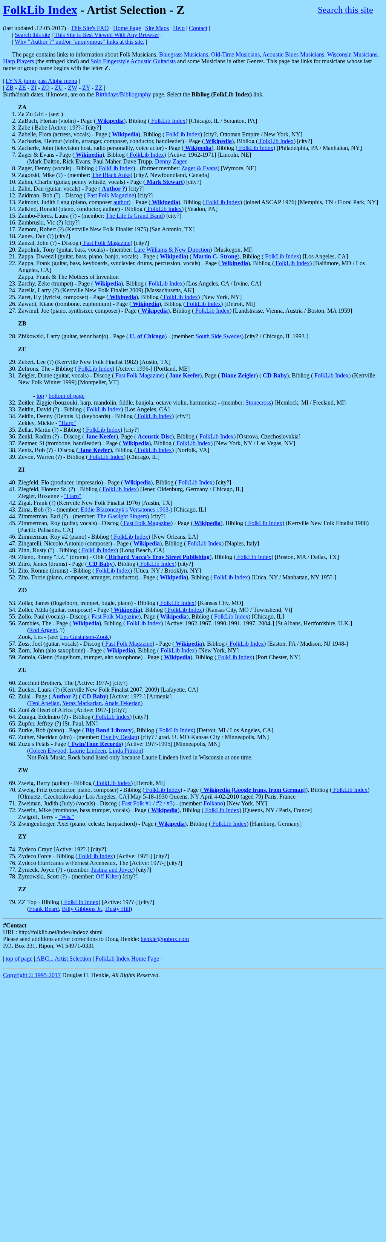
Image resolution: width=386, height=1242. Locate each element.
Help (179, 28)
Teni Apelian (44, 703)
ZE (22, 87)
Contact (198, 28)
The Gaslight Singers (122, 516)
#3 (170, 803)
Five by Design (119, 737)
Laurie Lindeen (87, 750)
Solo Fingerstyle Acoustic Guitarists (133, 61)
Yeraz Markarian (82, 703)
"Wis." (66, 817)
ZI (34, 87)
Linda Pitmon (125, 750)
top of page (19, 958)
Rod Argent (43, 630)
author (121, 202)
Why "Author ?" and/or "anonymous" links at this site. (79, 41)
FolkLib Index (40, 10)
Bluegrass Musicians (183, 54)
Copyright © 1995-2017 (32, 975)
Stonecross (258, 402)
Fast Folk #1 (136, 803)
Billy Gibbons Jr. (82, 909)
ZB (10, 87)
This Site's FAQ (90, 28)
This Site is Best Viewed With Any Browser (106, 35)
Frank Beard (44, 909)
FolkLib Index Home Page (127, 958)
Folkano (213, 803)
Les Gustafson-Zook (84, 637)
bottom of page (66, 396)
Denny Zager (170, 161)
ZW (72, 87)
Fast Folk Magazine (110, 195)
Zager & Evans (199, 168)
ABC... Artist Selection (63, 958)
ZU (59, 87)
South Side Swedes (219, 336)
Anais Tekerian (122, 703)
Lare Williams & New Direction (172, 249)
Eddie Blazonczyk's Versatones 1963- (125, 509)
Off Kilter (107, 876)
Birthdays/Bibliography (123, 94)
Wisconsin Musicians (352, 54)
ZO (45, 87)
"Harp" (67, 423)
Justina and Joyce (112, 869)
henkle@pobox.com (165, 939)
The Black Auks (111, 175)
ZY (86, 87)
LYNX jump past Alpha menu (41, 81)
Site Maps (157, 28)
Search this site (345, 10)
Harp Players (18, 61)
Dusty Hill (117, 909)
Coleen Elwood (47, 750)
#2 (159, 803)
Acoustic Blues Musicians (293, 54)
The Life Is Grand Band (134, 215)
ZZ (99, 87)
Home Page (127, 28)
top (40, 396)
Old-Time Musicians (235, 54)
